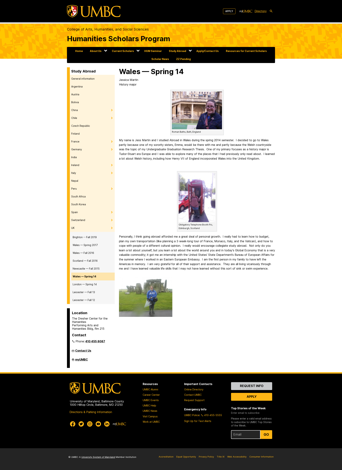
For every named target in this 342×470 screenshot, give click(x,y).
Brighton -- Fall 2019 (85, 237)
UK (73, 227)
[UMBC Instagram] (90, 424)
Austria (75, 94)
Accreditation (166, 456)
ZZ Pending (183, 59)
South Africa (78, 196)
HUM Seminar (153, 50)
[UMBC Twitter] (81, 424)
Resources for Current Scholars (246, 50)
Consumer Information (261, 456)
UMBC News (150, 410)
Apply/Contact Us (207, 50)
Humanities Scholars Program (118, 38)
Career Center (151, 394)
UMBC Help (149, 405)
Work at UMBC (151, 421)
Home (79, 50)
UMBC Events (151, 400)
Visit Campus (150, 416)
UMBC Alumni (150, 389)
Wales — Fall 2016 (83, 252)
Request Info (251, 386)
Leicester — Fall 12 (84, 299)
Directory (260, 11)
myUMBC (81, 361)
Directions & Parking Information (90, 412)
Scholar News (160, 59)
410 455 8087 (95, 341)
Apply (229, 11)
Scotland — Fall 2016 (85, 260)
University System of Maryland (98, 457)
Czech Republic (80, 125)
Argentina (77, 86)
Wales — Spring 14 (84, 276)
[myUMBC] (245, 11)
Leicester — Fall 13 (84, 292)
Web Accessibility (237, 456)
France (75, 141)
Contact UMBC (193, 394)
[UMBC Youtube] (98, 424)
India (74, 157)
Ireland (75, 165)
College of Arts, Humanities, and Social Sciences (108, 29)
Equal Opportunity (186, 456)
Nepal (74, 180)
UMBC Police (192, 415)
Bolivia (75, 102)
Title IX (220, 456)
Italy (73, 172)
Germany (76, 149)
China (74, 110)
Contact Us (83, 350)
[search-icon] (271, 11)
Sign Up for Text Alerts (197, 421)
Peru (74, 188)
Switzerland (78, 220)
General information (83, 78)
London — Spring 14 (85, 284)
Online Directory (193, 389)
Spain (74, 212)
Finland (75, 133)
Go (266, 434)
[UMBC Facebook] (73, 424)
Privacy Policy (206, 456)
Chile (74, 117)
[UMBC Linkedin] (107, 424)
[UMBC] (93, 11)
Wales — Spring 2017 (85, 245)
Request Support (194, 400)
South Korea (78, 204)
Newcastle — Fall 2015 (86, 268)
